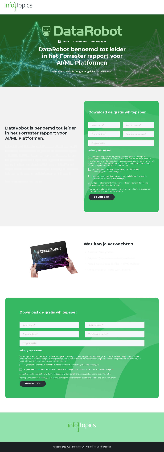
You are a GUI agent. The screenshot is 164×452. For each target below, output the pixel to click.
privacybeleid (94, 185)
